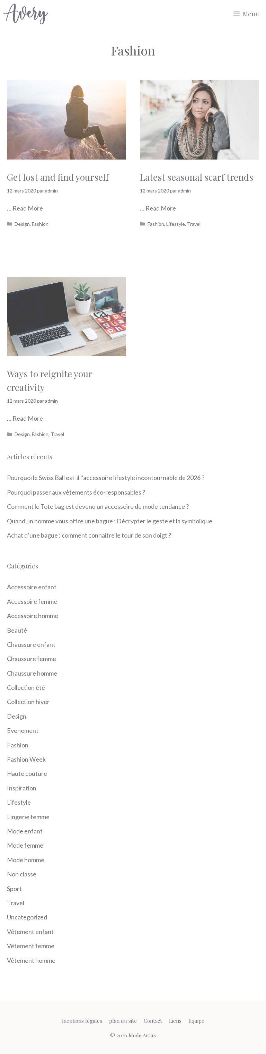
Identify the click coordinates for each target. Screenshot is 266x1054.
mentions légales (82, 1020)
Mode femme (25, 845)
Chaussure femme (31, 658)
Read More (27, 208)
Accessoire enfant (31, 587)
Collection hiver (28, 701)
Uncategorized (27, 917)
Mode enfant (25, 831)
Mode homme (25, 860)
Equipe (196, 1020)
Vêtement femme (30, 946)
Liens (175, 1020)
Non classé (21, 874)
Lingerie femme (28, 817)
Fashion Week (26, 759)
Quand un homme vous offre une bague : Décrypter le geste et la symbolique (109, 521)
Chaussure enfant (31, 644)
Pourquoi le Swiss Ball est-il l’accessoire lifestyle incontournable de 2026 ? (105, 477)
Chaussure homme (32, 673)
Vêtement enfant (30, 931)
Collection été (26, 687)
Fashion (40, 224)
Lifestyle (175, 224)
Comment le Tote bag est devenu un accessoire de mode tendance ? (98, 506)
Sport (14, 888)
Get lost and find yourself (58, 177)
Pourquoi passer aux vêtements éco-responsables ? (76, 492)
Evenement (22, 730)
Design (22, 224)
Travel (194, 224)
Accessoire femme (32, 601)
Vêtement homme (31, 960)
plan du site (123, 1020)
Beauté (17, 630)
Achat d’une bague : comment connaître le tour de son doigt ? (89, 535)
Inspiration (21, 788)
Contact (153, 1020)
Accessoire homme (32, 615)
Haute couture (27, 773)
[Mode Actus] (25, 14)
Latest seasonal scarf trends (196, 177)
